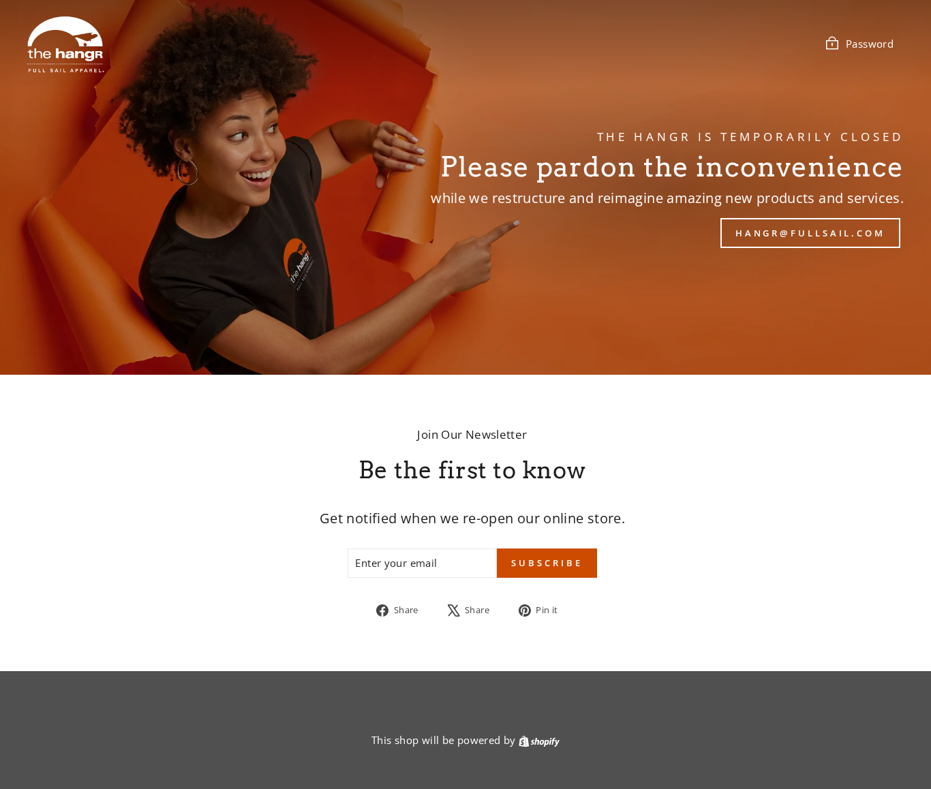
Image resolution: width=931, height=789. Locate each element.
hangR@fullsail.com (810, 233)
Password (870, 43)
